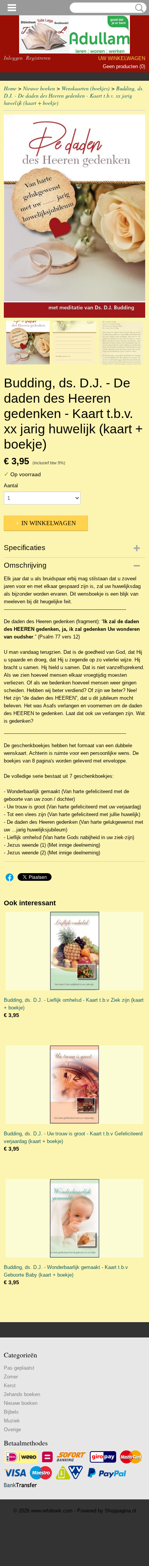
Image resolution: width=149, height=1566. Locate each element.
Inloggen (13, 57)
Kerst (10, 1385)
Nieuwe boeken (39, 88)
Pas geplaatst (19, 1368)
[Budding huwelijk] (74, 216)
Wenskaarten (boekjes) (86, 88)
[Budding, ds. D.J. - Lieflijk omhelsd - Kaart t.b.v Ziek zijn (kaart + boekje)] (74, 951)
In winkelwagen (48, 523)
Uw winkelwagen (121, 58)
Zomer (11, 1377)
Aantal (11, 485)
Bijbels (11, 1412)
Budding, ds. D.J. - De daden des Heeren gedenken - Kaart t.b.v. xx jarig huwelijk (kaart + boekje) (74, 95)
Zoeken (138, 8)
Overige (12, 1429)
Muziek (12, 1421)
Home (10, 88)
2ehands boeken (22, 1394)
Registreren (38, 57)
